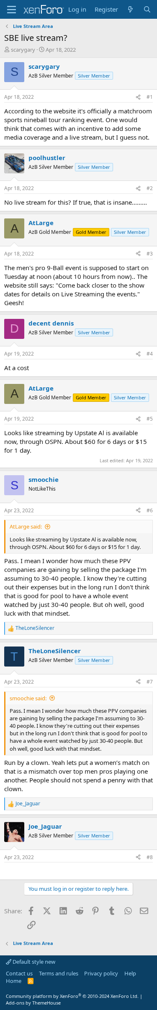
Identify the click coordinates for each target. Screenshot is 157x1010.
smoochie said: (28, 698)
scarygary (23, 49)
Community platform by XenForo (72, 996)
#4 (150, 353)
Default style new (33, 961)
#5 (150, 418)
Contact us (19, 973)
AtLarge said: (26, 526)
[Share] (138, 97)
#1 (150, 96)
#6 (150, 510)
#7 (150, 681)
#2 (150, 188)
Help (130, 973)
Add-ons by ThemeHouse (33, 1003)
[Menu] (11, 9)
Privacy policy (101, 973)
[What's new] (130, 9)
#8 (150, 857)
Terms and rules (58, 973)
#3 (150, 253)
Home (13, 981)
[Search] (147, 9)
